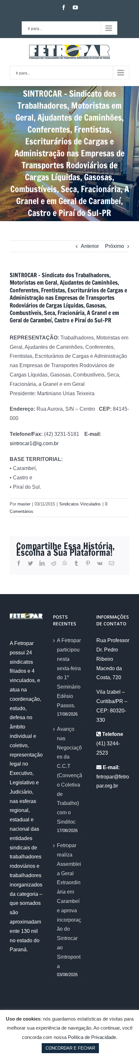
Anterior (90, 246)
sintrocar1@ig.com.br (34, 443)
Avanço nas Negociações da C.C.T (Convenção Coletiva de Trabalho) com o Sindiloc (69, 775)
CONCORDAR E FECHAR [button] (70, 1048)
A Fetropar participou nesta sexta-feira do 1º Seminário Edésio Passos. (69, 673)
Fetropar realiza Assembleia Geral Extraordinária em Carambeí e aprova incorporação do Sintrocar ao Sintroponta (69, 906)
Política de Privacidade (92, 1037)
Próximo (114, 246)
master (23, 504)
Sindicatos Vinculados (80, 504)
